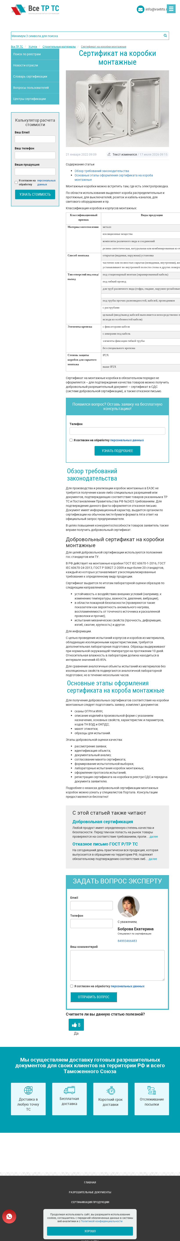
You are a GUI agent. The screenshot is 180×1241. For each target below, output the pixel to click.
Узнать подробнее (117, 450)
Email (74, 897)
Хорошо (90, 1231)
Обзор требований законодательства (102, 171)
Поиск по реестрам (27, 54)
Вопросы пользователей (31, 87)
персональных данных (127, 440)
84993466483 (127, 941)
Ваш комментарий (84, 947)
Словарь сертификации (30, 76)
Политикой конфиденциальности (101, 1221)
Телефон (76, 424)
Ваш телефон (24, 148)
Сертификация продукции (90, 1202)
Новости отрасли (25, 65)
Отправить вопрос (93, 997)
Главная (90, 1182)
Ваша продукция (27, 164)
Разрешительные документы (90, 1192)
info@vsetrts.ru (157, 9)
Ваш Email (22, 132)
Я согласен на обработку (109, 440)
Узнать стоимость (35, 194)
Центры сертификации (29, 99)
